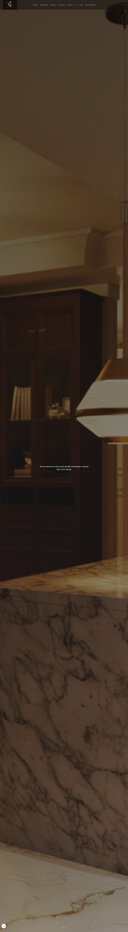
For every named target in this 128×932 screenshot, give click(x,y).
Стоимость (53, 5)
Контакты (70, 5)
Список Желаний (90, 5)
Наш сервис (61, 5)
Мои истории (44, 5)
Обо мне (35, 5)
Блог (76, 5)
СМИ (81, 5)
